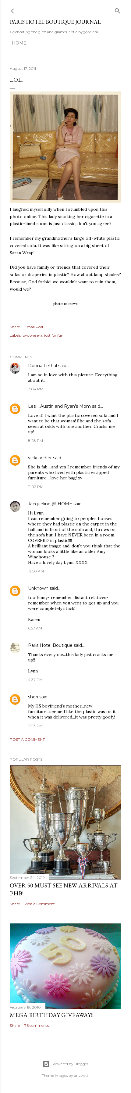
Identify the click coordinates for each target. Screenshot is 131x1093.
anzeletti (81, 1075)
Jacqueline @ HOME (50, 504)
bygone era (32, 335)
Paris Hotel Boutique (50, 645)
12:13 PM (35, 725)
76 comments (36, 1025)
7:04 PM (35, 389)
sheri (33, 697)
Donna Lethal (42, 365)
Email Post (34, 326)
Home (19, 43)
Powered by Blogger (70, 1064)
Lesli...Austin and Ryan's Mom (59, 406)
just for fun (53, 335)
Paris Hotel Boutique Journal (55, 21)
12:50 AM (36, 571)
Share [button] (15, 326)
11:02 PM (35, 486)
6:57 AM (35, 628)
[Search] (117, 10)
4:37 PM (35, 679)
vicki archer (40, 457)
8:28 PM (35, 440)
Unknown (38, 588)
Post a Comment (27, 739)
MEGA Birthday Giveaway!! (52, 1015)
